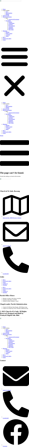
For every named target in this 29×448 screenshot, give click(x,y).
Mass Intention (9, 13)
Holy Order (11, 29)
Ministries (5, 31)
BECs (4, 37)
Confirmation (11, 23)
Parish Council (9, 33)
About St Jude (6, 15)
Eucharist (10, 24)
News (7, 11)
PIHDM (7, 32)
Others (7, 36)
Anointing (10, 27)
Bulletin (7, 14)
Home (4, 9)
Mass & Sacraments (7, 16)
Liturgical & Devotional (13, 19)
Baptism (10, 22)
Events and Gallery (7, 38)
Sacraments (8, 20)
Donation (5, 285)
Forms (4, 39)
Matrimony (10, 28)
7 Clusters (8, 34)
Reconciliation (11, 25)
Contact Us (5, 283)
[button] (14, 71)
